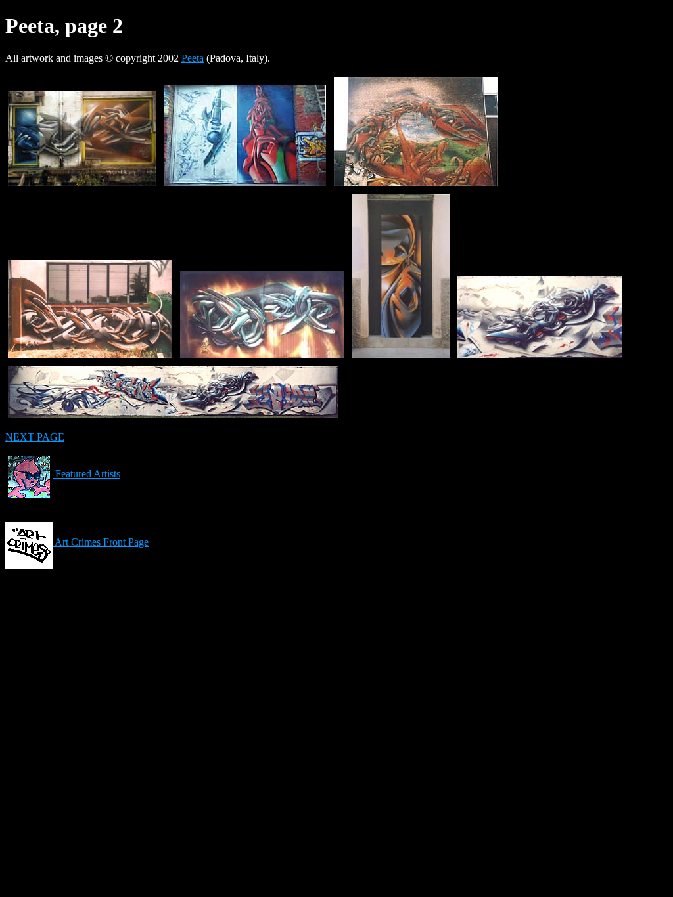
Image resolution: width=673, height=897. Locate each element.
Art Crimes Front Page (101, 542)
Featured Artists (86, 473)
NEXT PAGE (34, 437)
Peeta (192, 58)
